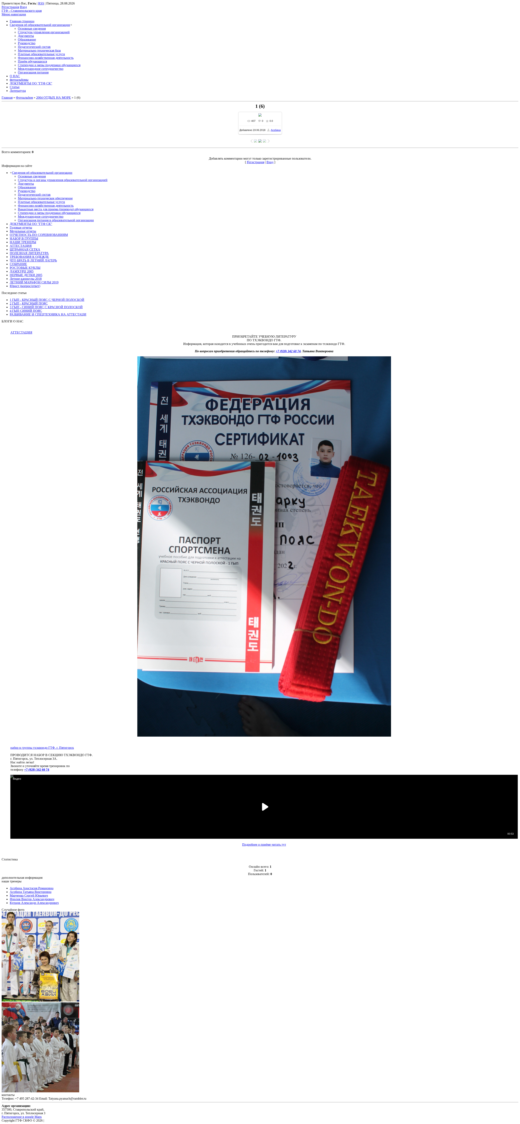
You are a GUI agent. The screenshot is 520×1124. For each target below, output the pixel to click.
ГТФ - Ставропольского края (22, 10)
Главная (7, 97)
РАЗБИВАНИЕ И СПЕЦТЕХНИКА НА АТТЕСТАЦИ (48, 314)
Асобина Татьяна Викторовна (30, 892)
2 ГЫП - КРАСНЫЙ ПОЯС (29, 303)
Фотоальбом (24, 97)
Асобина (276, 130)
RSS (41, 3)
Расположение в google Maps (22, 1117)
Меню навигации (14, 14)
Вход (23, 7)
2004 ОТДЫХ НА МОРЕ (53, 97)
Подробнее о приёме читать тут (264, 844)
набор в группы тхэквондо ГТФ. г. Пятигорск (42, 747)
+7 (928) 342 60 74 (288, 351)
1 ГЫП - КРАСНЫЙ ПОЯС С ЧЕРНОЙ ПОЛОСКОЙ (47, 300)
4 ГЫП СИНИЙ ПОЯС (26, 310)
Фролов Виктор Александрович (32, 899)
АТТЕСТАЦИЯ (21, 332)
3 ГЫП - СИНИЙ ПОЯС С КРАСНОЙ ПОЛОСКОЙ (46, 307)
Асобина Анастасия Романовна (31, 888)
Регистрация (10, 7)
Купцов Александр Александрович (34, 903)
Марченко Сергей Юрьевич (29, 895)
